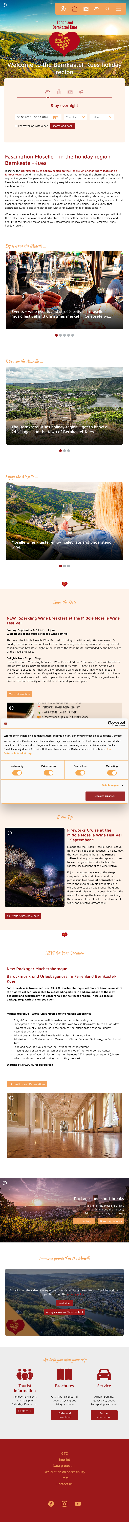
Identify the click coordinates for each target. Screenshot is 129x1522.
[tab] (47, 92)
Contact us (24, 1410)
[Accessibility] (63, 8)
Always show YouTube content (64, 1312)
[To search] (107, 8)
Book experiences (111, 1220)
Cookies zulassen (105, 796)
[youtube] (78, 1505)
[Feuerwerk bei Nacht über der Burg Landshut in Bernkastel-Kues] (34, 867)
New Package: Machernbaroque (37, 968)
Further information (104, 1415)
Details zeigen (110, 785)
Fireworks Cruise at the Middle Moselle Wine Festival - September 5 (94, 835)
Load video (64, 1303)
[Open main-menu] (118, 8)
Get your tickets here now (23, 915)
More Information (19, 693)
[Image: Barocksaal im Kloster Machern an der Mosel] (64, 1125)
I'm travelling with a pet (33, 125)
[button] (5, 6)
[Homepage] (74, 8)
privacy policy (75, 1294)
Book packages (84, 1220)
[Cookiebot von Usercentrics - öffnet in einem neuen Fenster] (110, 723)
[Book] (96, 8)
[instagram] (64, 1505)
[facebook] (51, 1505)
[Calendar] (86, 8)
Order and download (64, 1415)
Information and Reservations (27, 1084)
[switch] (48, 772)
